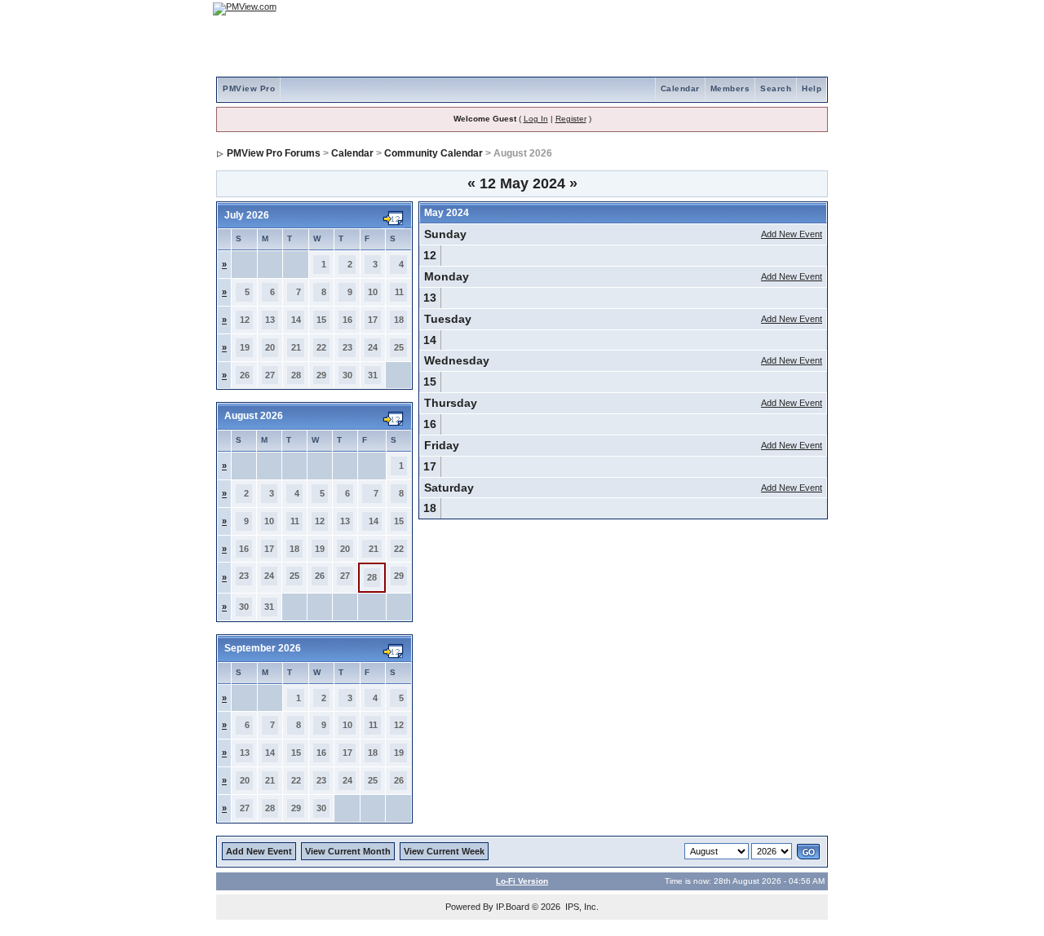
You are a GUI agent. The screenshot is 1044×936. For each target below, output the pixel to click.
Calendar (680, 88)
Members (730, 88)
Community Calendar (433, 153)
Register (570, 118)
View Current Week (444, 851)
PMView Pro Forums (274, 153)
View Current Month (348, 851)
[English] (762, 8)
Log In (536, 118)
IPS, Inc (580, 907)
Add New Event (791, 234)
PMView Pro (249, 88)
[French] (807, 8)
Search (775, 88)
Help (811, 88)
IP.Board (512, 907)
